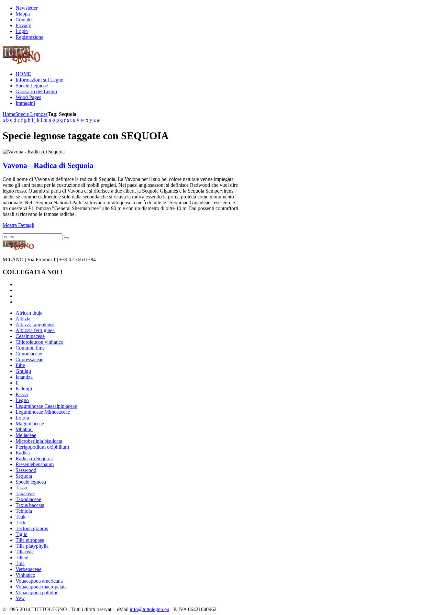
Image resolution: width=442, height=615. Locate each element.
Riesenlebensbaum (35, 464)
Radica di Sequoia (34, 458)
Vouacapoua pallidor (37, 592)
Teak (21, 517)
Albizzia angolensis (35, 324)
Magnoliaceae (30, 423)
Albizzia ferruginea (35, 330)
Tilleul (22, 557)
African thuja (29, 313)
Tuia (20, 563)
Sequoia (24, 476)
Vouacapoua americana (39, 581)
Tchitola (24, 511)
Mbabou (24, 429)
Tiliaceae (25, 551)
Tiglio (22, 534)
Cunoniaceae (29, 353)
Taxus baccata (30, 505)
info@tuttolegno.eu (149, 609)
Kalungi (24, 388)
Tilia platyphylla (32, 546)
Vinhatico (25, 575)
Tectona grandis (32, 528)
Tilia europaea (30, 540)
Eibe (20, 365)
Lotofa (22, 417)
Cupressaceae (29, 359)
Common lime (30, 348)
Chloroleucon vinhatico (39, 342)
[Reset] (66, 238)
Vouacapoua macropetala (41, 586)
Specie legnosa (31, 482)
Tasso (21, 487)
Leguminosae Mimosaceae (43, 412)
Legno (22, 400)
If (17, 383)
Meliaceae (26, 435)
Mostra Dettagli (18, 225)
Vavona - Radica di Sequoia (48, 165)
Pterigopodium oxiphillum (42, 447)
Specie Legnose (31, 114)
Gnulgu (23, 371)
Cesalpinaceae (30, 336)
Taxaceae (25, 493)
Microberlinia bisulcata (39, 441)
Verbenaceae (28, 569)
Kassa (22, 394)
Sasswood (26, 470)
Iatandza (24, 377)
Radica (23, 452)
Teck (21, 522)
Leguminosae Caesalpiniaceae (46, 406)
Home (9, 114)
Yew (20, 598)
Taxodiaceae (28, 499)
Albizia (23, 318)
